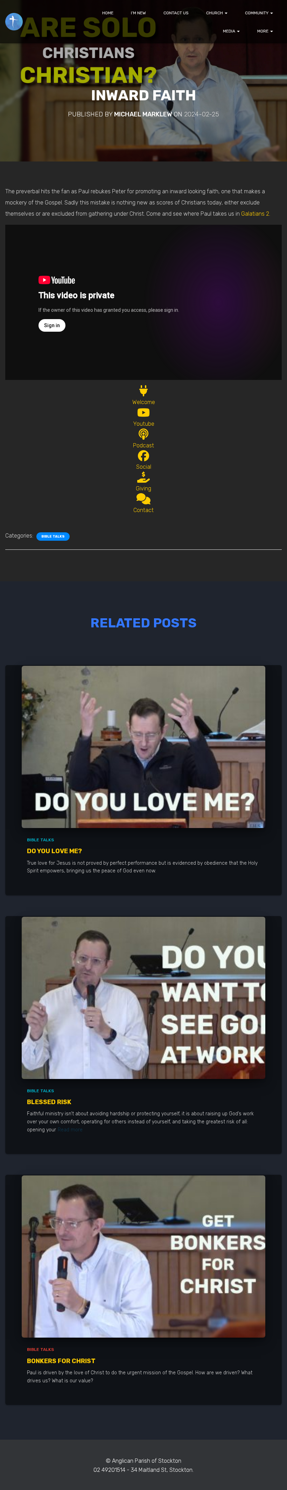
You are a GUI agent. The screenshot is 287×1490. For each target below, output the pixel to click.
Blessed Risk (49, 1102)
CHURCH (215, 12)
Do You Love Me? (54, 851)
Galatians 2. (255, 213)
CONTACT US (176, 12)
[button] (225, 12)
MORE (263, 31)
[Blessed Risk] (143, 997)
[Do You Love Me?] (143, 746)
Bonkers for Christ (61, 1361)
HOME (107, 12)
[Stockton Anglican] (14, 21)
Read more (70, 1130)
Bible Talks (53, 536)
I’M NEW (138, 12)
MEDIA (229, 31)
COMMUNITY (257, 12)
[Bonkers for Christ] (143, 1256)
